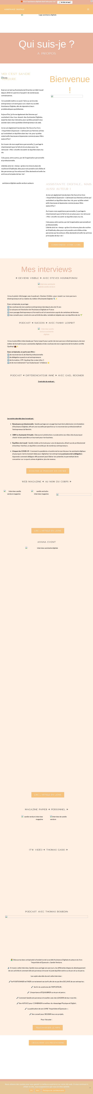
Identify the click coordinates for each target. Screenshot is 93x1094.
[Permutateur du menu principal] (88, 9)
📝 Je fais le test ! (64, 2)
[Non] (90, 1087)
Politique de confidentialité (53, 1090)
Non (37, 1090)
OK (31, 1090)
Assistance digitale (14, 9)
